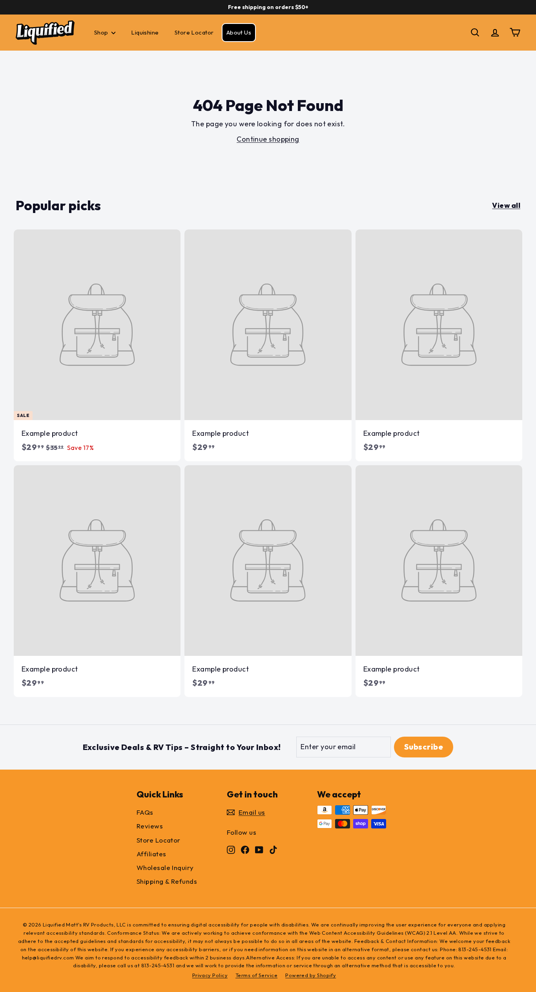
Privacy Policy (210, 975)
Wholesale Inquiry (165, 867)
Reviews (150, 826)
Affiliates (151, 854)
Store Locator (194, 32)
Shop (101, 32)
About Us (239, 32)
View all (506, 205)
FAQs (145, 812)
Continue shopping (268, 139)
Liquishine (145, 32)
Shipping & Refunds (167, 881)
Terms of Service (256, 975)
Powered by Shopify (310, 975)
